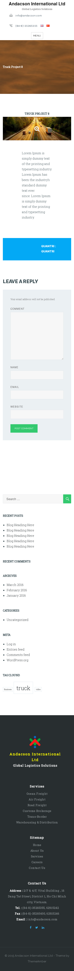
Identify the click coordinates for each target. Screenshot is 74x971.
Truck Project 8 (37, 113)
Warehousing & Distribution (37, 822)
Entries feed (15, 649)
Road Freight (37, 805)
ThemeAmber (37, 961)
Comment (17, 308)
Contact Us (37, 868)
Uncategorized (17, 620)
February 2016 (17, 590)
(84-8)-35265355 (26, 26)
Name (14, 367)
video (38, 689)
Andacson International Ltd (37, 3)
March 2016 (15, 585)
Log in (11, 644)
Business (8, 689)
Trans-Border (37, 816)
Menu (37, 35)
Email (14, 387)
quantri (47, 246)
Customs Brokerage (37, 811)
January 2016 (16, 595)
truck (23, 688)
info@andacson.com (28, 15)
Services (37, 856)
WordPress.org (17, 660)
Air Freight (37, 799)
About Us (37, 850)
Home (37, 845)
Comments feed (18, 655)
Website (16, 406)
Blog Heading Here (20, 525)
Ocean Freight (37, 793)
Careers (37, 862)
